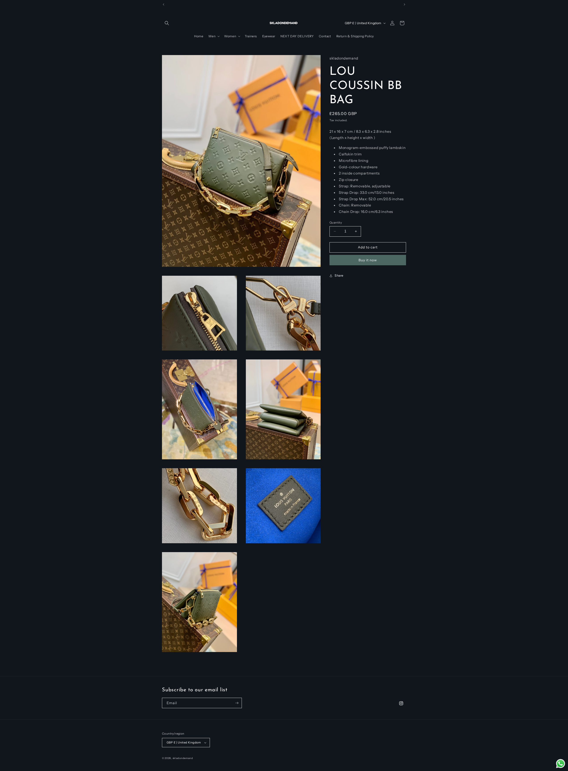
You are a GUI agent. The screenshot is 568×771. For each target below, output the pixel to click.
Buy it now (368, 260)
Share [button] (339, 275)
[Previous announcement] (163, 4)
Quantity (335, 222)
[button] (167, 23)
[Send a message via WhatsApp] (560, 763)
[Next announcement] (404, 4)
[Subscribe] (237, 703)
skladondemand (183, 758)
